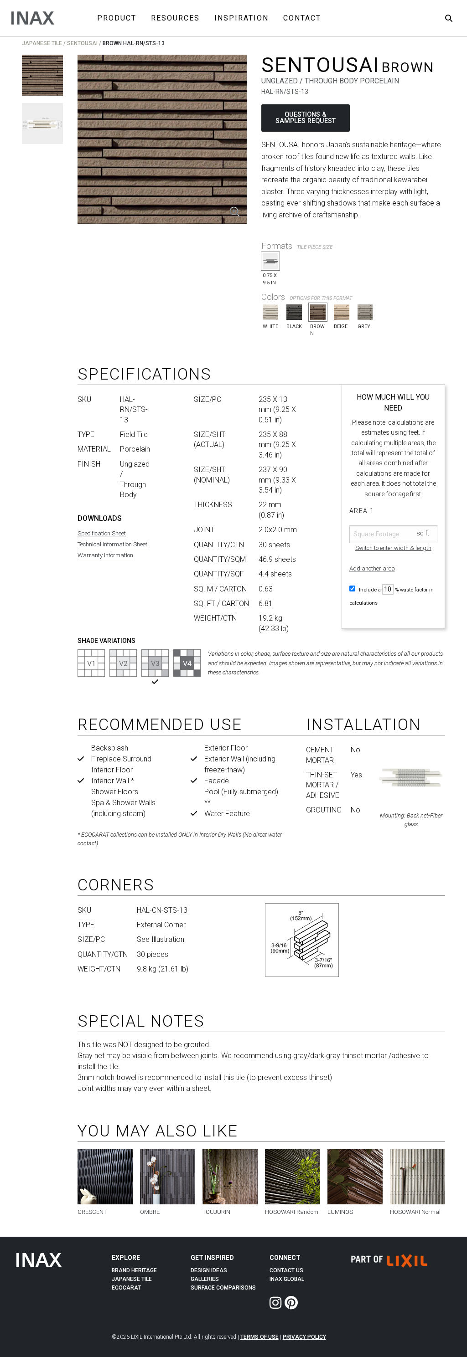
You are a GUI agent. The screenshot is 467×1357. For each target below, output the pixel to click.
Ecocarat (126, 1288)
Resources (175, 18)
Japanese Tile (42, 43)
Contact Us (286, 1270)
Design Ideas (209, 1270)
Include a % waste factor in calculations (391, 596)
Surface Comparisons (223, 1288)
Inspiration (241, 18)
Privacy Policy (304, 1337)
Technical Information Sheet (112, 544)
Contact (302, 18)
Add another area (372, 568)
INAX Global (287, 1279)
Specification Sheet (102, 533)
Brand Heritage (134, 1270)
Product (116, 18)
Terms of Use (259, 1337)
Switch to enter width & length (393, 548)
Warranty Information (105, 555)
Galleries (205, 1279)
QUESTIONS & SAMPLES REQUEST (305, 118)
